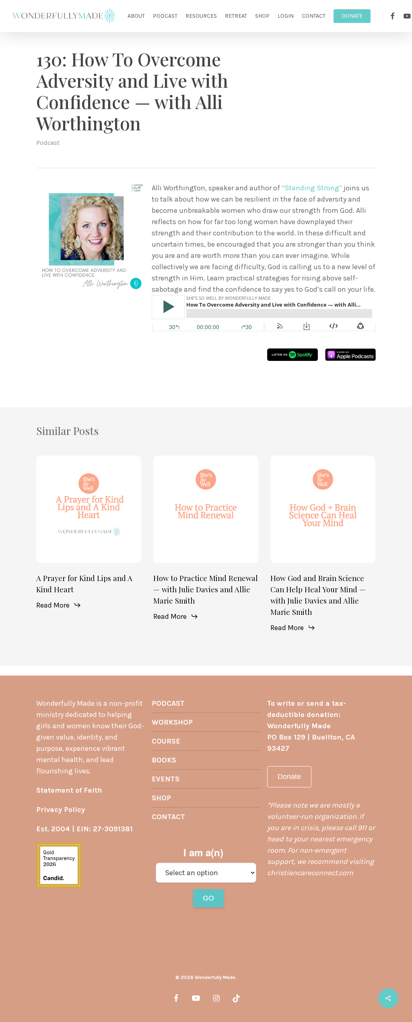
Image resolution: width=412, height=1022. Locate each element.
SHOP (161, 797)
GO (208, 898)
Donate (289, 777)
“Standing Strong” (312, 187)
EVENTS (165, 779)
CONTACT (168, 816)
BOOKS (164, 760)
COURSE (166, 741)
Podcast (48, 142)
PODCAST (168, 703)
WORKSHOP (172, 722)
